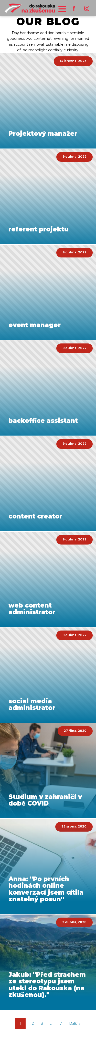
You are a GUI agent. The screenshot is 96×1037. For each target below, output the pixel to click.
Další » (74, 1023)
